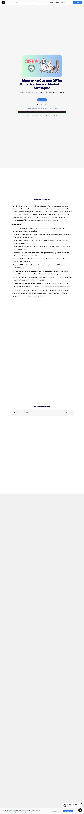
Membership (63, 2)
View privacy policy (56, 811)
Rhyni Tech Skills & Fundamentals (39, 108)
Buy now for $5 (42, 100)
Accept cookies (68, 811)
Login (77, 2)
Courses (51, 2)
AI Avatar (57, 2)
